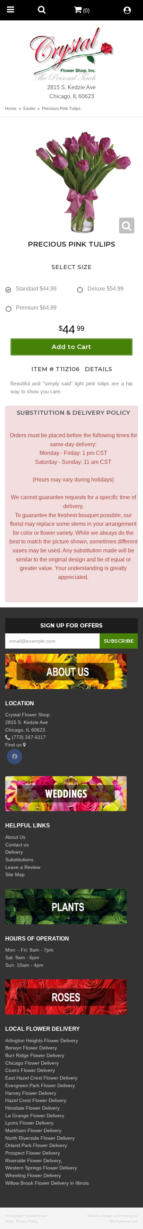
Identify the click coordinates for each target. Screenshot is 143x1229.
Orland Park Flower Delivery (36, 1145)
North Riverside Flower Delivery (40, 1138)
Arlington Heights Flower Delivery (41, 1040)
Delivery (14, 852)
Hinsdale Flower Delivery (32, 1108)
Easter (29, 108)
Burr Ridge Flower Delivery (34, 1055)
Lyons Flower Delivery (29, 1123)
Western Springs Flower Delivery (41, 1168)
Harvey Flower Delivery (30, 1093)
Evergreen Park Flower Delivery (40, 1085)
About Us (15, 837)
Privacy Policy (27, 1221)
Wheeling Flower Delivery (33, 1175)
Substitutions (19, 859)
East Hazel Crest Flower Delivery (41, 1078)
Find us (14, 745)
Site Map (15, 874)
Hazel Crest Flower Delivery (35, 1100)
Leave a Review (22, 867)
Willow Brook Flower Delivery (37, 1183)
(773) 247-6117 (28, 737)
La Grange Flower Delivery (34, 1115)
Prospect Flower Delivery (32, 1153)
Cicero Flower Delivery (30, 1070)
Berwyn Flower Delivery (31, 1048)
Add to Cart (71, 347)
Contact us (17, 844)
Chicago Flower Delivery (32, 1063)
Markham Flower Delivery (33, 1130)
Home (11, 108)
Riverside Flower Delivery (33, 1160)
